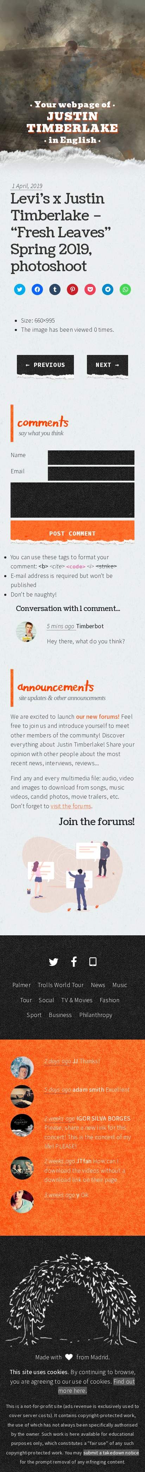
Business (60, 1015)
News (98, 985)
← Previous (45, 365)
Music (119, 985)
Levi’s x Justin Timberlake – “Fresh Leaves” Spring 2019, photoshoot (61, 232)
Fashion (109, 1000)
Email (18, 471)
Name (18, 455)
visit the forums (71, 806)
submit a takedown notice (111, 1452)
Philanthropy (96, 1015)
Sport (34, 1015)
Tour (26, 1000)
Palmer (21, 985)
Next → (107, 365)
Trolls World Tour (61, 985)
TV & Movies (77, 1000)
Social (46, 1000)
